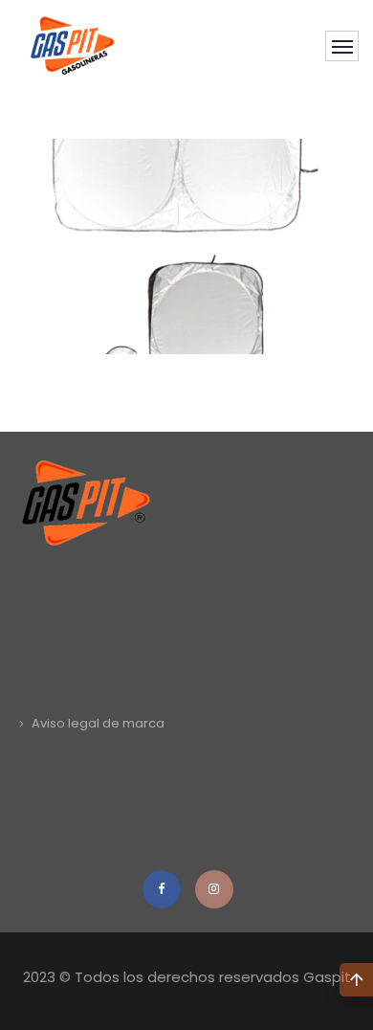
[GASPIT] (73, 45)
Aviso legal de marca (98, 723)
